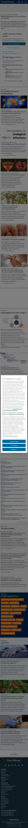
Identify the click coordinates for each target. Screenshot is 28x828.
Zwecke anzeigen (14, 441)
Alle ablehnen (14, 445)
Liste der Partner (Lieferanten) (9, 436)
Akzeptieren (14, 449)
